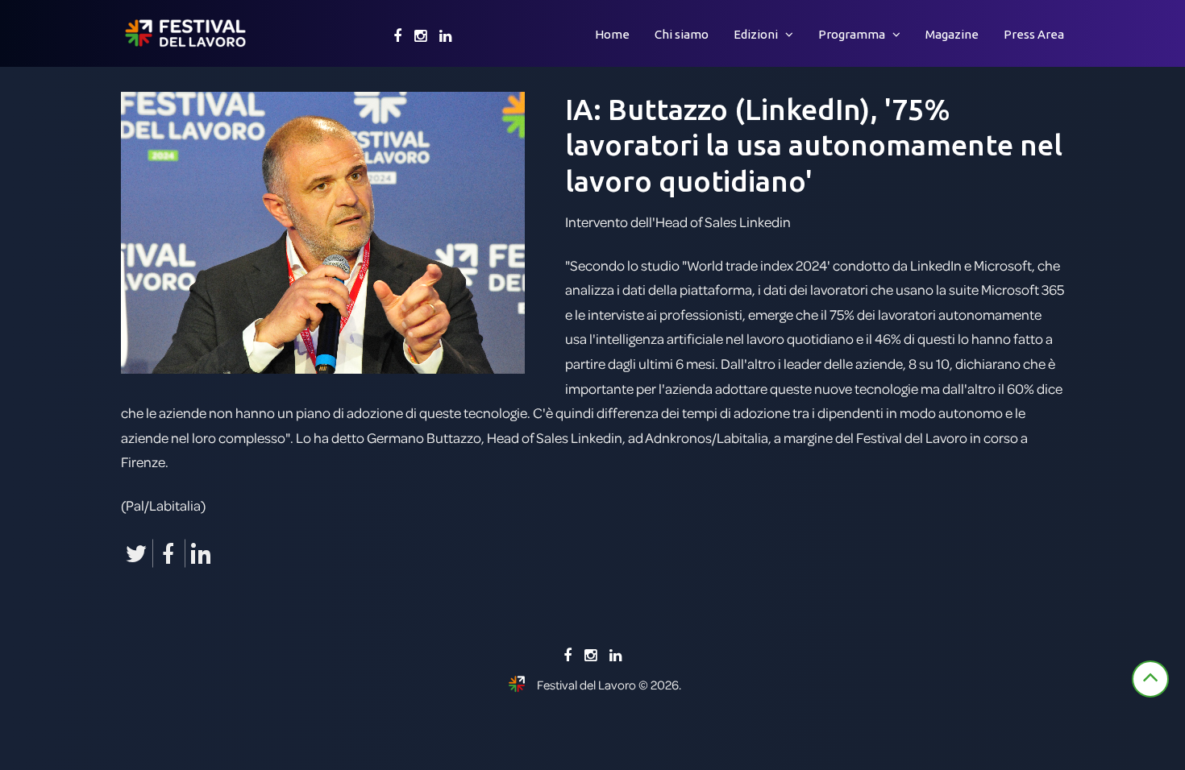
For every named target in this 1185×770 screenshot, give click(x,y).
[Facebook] (397, 36)
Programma (851, 34)
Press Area (1034, 34)
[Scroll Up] (1150, 679)
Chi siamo (682, 34)
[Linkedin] (445, 36)
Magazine (952, 34)
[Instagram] (420, 36)
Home (612, 34)
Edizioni (756, 34)
